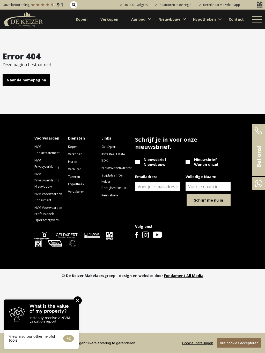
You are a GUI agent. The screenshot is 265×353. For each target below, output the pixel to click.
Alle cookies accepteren (239, 343)
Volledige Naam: (201, 176)
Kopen (73, 146)
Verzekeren (76, 191)
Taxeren (74, 176)
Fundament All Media (183, 275)
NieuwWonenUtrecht (116, 168)
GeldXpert (108, 146)
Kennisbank (109, 195)
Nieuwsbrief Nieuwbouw (155, 162)
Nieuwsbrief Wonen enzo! (206, 162)
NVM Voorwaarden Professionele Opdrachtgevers (48, 213)
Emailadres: (146, 176)
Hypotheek (76, 184)
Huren (72, 161)
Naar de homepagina (26, 80)
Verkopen (75, 154)
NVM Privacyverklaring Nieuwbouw (46, 180)
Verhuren (75, 169)
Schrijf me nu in (208, 200)
